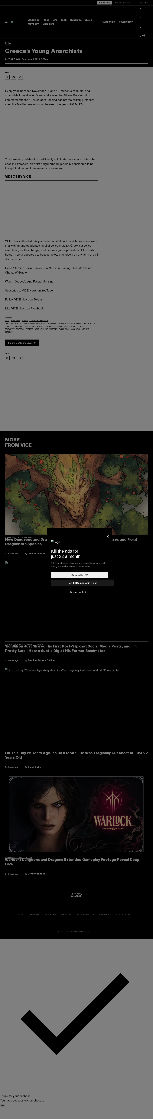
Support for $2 (79, 575)
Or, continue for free (79, 592)
